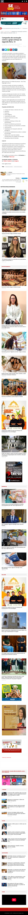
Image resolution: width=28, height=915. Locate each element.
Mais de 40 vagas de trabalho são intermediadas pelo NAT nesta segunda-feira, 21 (13, 548)
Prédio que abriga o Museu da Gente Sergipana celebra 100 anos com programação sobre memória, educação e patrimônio (14, 455)
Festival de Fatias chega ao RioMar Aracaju (11, 233)
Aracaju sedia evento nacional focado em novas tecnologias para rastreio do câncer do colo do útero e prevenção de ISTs (14, 326)
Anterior (10, 172)
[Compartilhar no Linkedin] (13, 50)
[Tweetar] (6, 50)
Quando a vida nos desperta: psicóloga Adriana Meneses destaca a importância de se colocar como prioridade (16, 833)
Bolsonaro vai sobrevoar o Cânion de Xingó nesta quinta (15, 800)
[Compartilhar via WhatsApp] (8, 50)
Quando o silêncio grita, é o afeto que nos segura (16, 824)
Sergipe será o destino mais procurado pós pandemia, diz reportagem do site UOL (16, 806)
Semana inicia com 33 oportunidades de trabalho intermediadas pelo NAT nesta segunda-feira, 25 (13, 505)
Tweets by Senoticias (6, 757)
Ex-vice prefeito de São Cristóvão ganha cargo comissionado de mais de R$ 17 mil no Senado (11, 181)
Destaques (11, 44)
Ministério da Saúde (7, 45)
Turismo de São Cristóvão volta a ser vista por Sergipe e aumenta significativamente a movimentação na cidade (16, 794)
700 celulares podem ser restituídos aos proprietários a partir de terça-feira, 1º (14, 260)
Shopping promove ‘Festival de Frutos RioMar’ (16, 174)
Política (15, 44)
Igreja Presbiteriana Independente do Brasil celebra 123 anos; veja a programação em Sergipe (14, 631)
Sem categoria (19, 44)
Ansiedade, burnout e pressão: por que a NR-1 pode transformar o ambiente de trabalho (16, 857)
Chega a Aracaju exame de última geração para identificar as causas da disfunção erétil (16, 840)
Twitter (5, 161)
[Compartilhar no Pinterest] (11, 50)
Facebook (9, 161)
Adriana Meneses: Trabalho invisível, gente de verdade (15, 846)
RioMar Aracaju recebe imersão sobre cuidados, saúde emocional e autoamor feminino (14, 374)
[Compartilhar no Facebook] (3, 50)
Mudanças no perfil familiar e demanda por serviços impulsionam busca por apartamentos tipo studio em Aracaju (16, 864)
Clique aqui (11, 156)
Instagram (16, 161)
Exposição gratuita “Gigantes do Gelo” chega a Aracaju (14, 351)
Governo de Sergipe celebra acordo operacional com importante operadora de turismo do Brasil (16, 813)
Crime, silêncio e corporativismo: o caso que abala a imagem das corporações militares (16, 878)
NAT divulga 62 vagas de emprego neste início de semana (12, 525)
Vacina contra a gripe (15, 45)
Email (25, 46)
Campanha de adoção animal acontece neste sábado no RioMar (13, 212)
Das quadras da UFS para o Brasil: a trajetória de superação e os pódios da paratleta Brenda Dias (16, 884)
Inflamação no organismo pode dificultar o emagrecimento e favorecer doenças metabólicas (16, 871)
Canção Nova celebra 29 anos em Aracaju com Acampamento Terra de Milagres (12, 431)
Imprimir (20, 46)
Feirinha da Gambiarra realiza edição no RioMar (12, 396)
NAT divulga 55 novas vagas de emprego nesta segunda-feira (12, 568)
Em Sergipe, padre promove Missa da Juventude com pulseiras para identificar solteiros (13, 654)
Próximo (18, 178)
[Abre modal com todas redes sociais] (16, 50)
